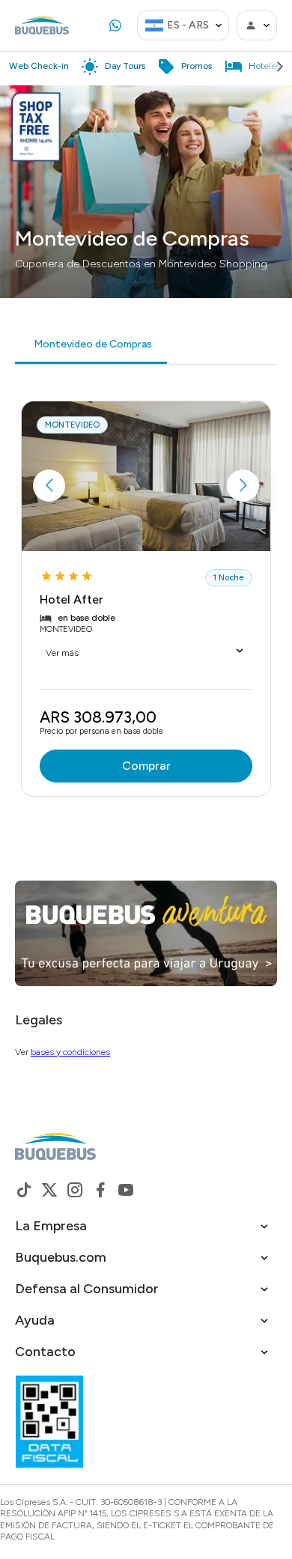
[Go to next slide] (243, 485)
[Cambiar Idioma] (219, 25)
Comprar (146, 766)
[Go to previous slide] (49, 485)
